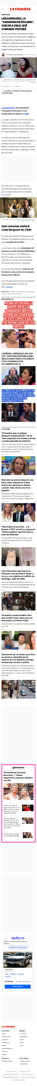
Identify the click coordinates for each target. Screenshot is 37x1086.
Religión (12, 292)
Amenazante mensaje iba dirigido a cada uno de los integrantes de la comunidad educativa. (17, 540)
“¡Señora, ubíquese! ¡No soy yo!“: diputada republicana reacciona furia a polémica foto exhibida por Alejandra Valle (18, 358)
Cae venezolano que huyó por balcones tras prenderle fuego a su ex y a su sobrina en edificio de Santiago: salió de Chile (18, 575)
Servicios (6, 15)
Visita (20, 294)
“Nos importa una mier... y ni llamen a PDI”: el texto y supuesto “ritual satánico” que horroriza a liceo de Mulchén (18, 531)
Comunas (14, 294)
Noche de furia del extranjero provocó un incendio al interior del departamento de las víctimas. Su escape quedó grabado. (18, 584)
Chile (8, 294)
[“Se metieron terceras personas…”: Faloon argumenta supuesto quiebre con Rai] (18, 791)
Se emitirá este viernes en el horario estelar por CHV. (18, 625)
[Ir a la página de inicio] (20, 9)
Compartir (6, 86)
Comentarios (17, 86)
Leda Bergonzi (21, 292)
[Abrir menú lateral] (3, 9)
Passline (9, 287)
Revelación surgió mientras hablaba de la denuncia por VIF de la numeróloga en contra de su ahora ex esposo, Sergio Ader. (18, 496)
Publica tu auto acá (18, 947)
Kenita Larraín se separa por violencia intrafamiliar (11, 835)
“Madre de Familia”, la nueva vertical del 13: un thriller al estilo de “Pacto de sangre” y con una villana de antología (11, 809)
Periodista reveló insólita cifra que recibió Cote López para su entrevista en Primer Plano (17, 618)
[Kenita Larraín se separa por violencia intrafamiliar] (28, 835)
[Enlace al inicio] (18, 768)
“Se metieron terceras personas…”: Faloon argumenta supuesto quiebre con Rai (18, 776)
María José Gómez (16, 54)
